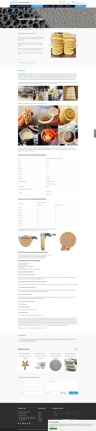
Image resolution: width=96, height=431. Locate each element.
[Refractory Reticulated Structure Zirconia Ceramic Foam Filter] (25, 365)
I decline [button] (54, 428)
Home (12, 6)
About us (47, 6)
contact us (27, 328)
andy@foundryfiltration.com (80, 3)
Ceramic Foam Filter (37, 6)
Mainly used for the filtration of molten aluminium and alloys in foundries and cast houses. (70, 356)
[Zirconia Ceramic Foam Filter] (63, 45)
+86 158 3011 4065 (22, 415)
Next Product (33, 62)
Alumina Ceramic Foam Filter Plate (72, 353)
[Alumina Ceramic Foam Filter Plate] (71, 365)
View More (25, 358)
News (53, 6)
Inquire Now (22, 62)
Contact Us (68, 6)
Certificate (40, 421)
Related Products (23, 349)
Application (60, 6)
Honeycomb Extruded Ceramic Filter (42, 353)
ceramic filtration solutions (43, 325)
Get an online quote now (42, 230)
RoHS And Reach (45, 83)
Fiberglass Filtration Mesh (23, 6)
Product (22, 29)
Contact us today (54, 149)
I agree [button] (51, 428)
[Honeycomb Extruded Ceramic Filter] (40, 365)
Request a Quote (58, 408)
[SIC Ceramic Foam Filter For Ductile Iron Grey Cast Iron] (55, 365)
